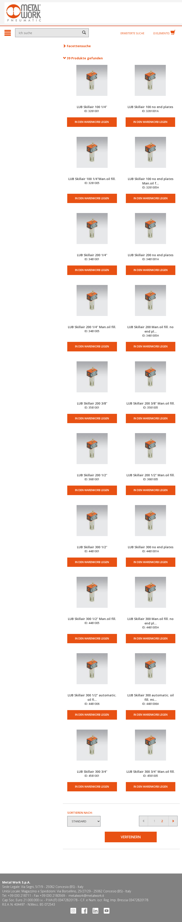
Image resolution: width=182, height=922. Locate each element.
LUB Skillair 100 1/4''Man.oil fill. (92, 179)
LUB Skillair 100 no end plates (150, 107)
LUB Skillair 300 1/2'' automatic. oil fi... (92, 697)
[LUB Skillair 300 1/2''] (92, 525)
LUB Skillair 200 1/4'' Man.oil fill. (92, 327)
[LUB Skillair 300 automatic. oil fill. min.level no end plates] (150, 673)
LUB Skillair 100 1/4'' (92, 107)
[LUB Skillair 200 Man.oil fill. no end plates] (150, 305)
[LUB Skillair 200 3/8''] (92, 381)
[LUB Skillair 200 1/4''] (92, 233)
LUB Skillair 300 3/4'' (92, 771)
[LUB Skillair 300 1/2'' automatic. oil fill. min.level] (92, 673)
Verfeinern (131, 837)
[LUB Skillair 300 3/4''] (92, 749)
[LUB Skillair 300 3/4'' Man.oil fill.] (150, 749)
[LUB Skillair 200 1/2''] (92, 453)
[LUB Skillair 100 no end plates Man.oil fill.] (150, 157)
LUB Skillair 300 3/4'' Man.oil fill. (151, 771)
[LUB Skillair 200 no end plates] (150, 233)
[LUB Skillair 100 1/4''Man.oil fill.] (92, 157)
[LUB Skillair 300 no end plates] (150, 525)
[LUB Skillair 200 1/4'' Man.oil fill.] (92, 305)
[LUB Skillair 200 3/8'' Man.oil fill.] (150, 381)
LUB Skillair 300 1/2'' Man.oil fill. (92, 619)
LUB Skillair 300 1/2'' (92, 547)
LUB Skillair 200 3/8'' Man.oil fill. (151, 403)
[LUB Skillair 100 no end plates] (150, 85)
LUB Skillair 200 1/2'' (92, 475)
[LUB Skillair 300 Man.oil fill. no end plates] (150, 597)
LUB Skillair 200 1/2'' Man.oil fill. (151, 475)
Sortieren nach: (80, 813)
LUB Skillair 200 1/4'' (92, 255)
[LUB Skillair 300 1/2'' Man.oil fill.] (92, 597)
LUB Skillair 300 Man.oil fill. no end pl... (150, 621)
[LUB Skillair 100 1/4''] (92, 85)
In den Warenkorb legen (92, 122)
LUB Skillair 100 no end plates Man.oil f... (150, 181)
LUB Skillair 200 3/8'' (92, 403)
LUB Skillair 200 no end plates (150, 255)
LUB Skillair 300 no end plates (150, 547)
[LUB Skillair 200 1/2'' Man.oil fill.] (150, 453)
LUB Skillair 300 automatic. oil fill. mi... (150, 697)
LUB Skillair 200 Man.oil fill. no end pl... (150, 329)
